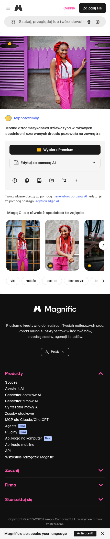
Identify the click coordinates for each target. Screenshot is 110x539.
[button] (55, 352)
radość (31, 281)
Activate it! (85, 533)
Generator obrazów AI (23, 395)
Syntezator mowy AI (22, 407)
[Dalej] (103, 245)
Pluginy (15, 432)
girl (12, 281)
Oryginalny (35, 43)
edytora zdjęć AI (47, 201)
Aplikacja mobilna (19, 444)
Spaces (11, 382)
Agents (15, 426)
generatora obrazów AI (70, 196)
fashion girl (76, 281)
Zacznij (12, 470)
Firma (10, 484)
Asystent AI (14, 388)
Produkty (14, 373)
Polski (55, 352)
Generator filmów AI (21, 401)
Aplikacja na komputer (28, 438)
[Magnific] (55, 310)
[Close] (103, 534)
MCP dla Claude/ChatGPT (27, 419)
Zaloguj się (92, 8)
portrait (52, 281)
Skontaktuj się (18, 499)
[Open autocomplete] (11, 22)
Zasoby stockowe (19, 413)
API (8, 450)
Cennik (69, 8)
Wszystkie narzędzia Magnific (29, 457)
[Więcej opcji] (76, 181)
